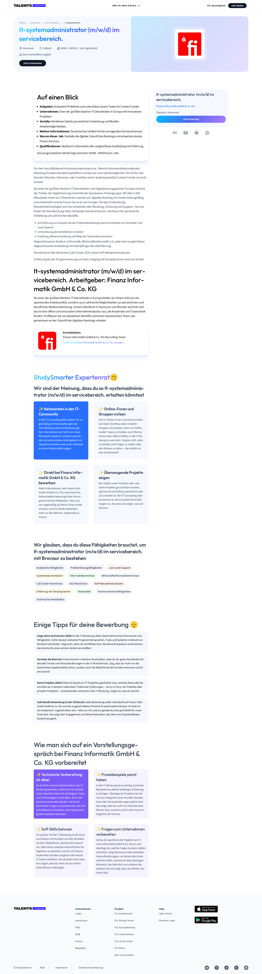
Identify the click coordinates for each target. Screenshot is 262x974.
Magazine (80, 948)
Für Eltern (120, 948)
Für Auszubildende (125, 927)
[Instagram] (217, 968)
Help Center (165, 913)
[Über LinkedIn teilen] (196, 133)
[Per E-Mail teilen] (185, 133)
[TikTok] (226, 968)
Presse (79, 941)
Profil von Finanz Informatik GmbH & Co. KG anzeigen (93, 342)
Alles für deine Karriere (124, 5)
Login (78, 913)
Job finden (237, 5)
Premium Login (167, 920)
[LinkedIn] (246, 968)
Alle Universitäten (124, 955)
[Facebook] (207, 968)
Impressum (81, 920)
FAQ (77, 927)
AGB (77, 934)
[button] (174, 133)
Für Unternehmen (124, 934)
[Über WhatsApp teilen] (207, 133)
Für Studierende (123, 913)
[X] (236, 968)
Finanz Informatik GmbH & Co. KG (175, 106)
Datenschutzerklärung (91, 967)
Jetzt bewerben (32, 63)
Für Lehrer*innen (124, 941)
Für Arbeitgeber (216, 5)
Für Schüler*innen (124, 920)
